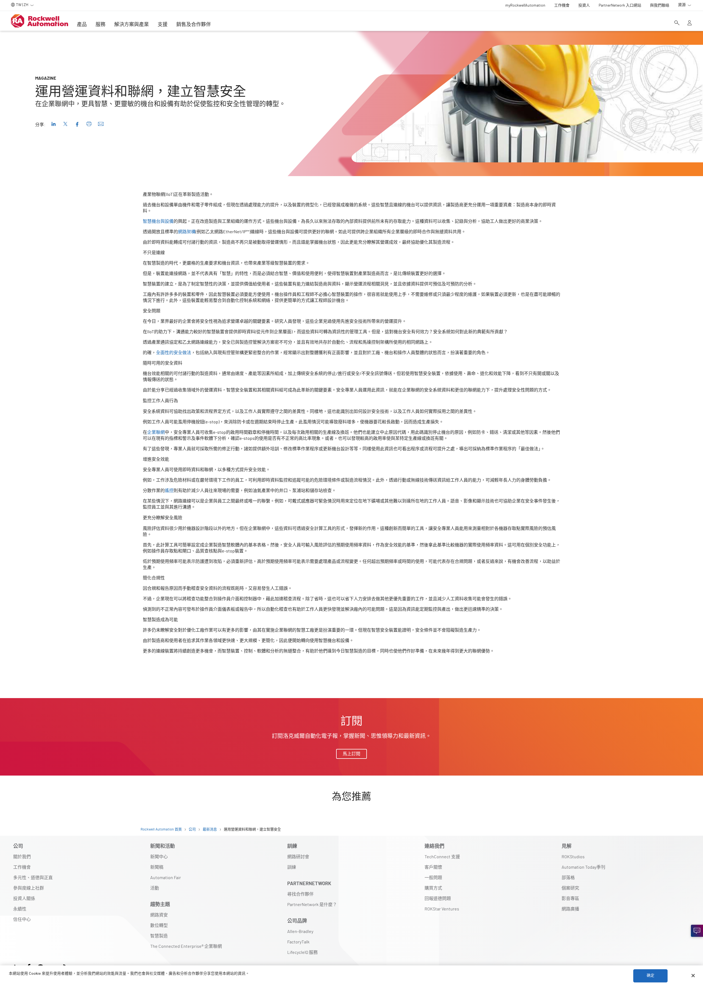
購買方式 (433, 888)
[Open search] (676, 23)
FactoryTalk (298, 942)
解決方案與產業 (131, 24)
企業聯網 (156, 432)
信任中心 (22, 919)
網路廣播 (570, 909)
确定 (650, 975)
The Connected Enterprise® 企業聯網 (186, 946)
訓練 (291, 867)
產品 (82, 24)
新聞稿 (156, 867)
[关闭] (693, 975)
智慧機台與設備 (158, 221)
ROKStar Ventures (442, 909)
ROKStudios (573, 857)
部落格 (568, 878)
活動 (154, 888)
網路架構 (187, 232)
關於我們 (22, 857)
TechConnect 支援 (442, 857)
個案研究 (570, 888)
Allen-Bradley (300, 931)
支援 (163, 24)
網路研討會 (298, 857)
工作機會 (22, 867)
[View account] (689, 23)
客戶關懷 (433, 867)
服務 (100, 24)
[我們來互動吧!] (697, 931)
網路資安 (159, 915)
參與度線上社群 (28, 888)
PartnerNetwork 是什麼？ (312, 904)
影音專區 (570, 898)
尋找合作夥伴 (300, 894)
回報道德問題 (438, 898)
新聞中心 (159, 857)
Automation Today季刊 (583, 867)
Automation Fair (165, 878)
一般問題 (433, 878)
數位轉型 (159, 925)
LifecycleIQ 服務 (302, 952)
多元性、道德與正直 (33, 878)
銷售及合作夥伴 (193, 24)
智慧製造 (159, 936)
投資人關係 (24, 898)
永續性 (19, 909)
